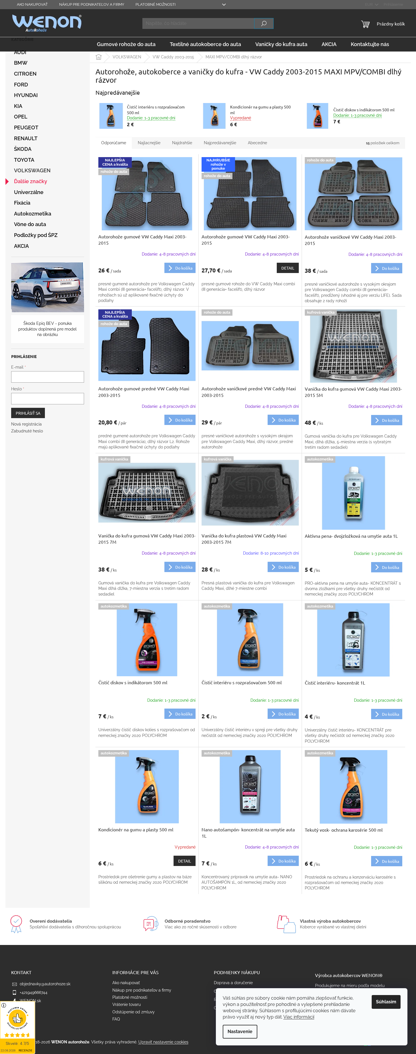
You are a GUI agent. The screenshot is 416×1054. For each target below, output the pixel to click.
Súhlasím (386, 1001)
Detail (287, 267)
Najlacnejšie (149, 143)
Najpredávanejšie (220, 143)
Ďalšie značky (30, 181)
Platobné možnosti (156, 4)
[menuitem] (126, 44)
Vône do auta (30, 224)
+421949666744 (33, 992)
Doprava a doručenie (233, 982)
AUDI (20, 52)
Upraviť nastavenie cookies (163, 1042)
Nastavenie (240, 1031)
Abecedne (257, 143)
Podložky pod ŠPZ (35, 235)
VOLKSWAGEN (32, 170)
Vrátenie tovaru (126, 1004)
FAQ (116, 1019)
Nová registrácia (26, 424)
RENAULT (25, 138)
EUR (369, 4)
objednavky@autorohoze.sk (45, 984)
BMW (20, 63)
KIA (18, 106)
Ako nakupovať (32, 4)
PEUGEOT (26, 127)
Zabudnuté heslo (27, 431)
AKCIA (21, 246)
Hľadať (264, 23)
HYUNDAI (26, 95)
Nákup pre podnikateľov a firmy (91, 4)
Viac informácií (298, 1017)
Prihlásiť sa (28, 413)
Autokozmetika (32, 214)
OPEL (20, 117)
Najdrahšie (182, 143)
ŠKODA (22, 149)
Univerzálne (28, 192)
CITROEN (25, 74)
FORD (21, 85)
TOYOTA (24, 160)
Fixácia (22, 203)
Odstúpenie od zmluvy (133, 1012)
